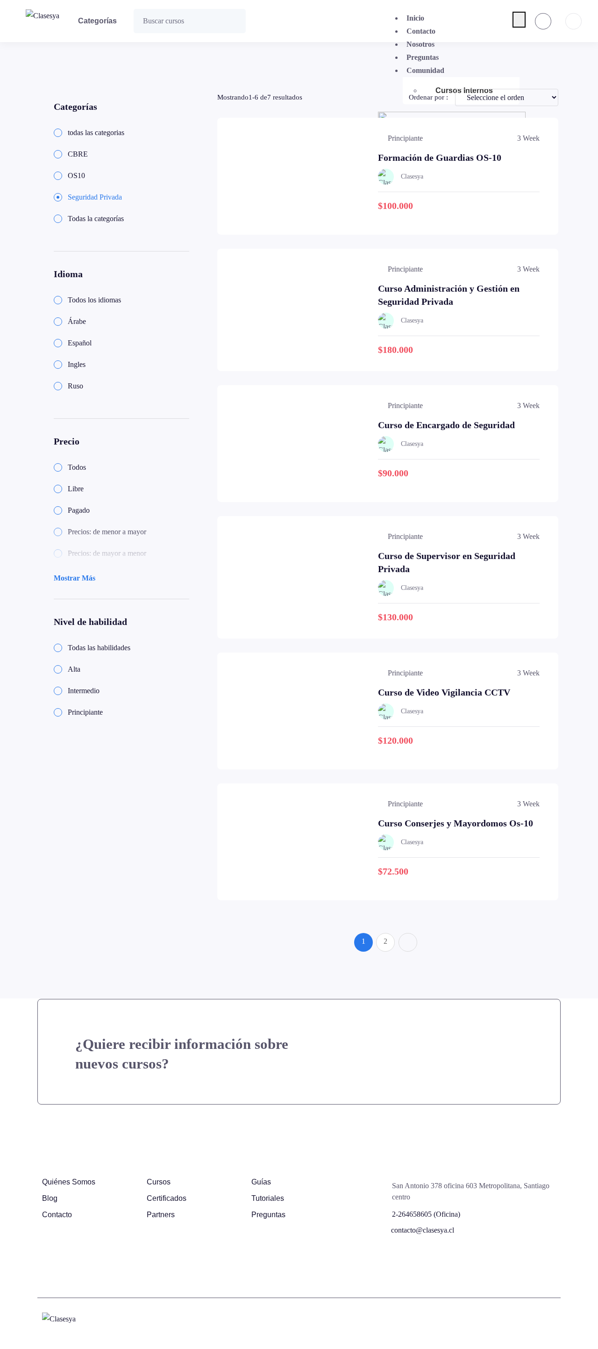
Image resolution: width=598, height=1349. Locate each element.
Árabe (77, 321)
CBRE (78, 154)
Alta (74, 669)
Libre (76, 489)
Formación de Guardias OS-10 (439, 157)
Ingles (76, 364)
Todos (77, 467)
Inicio (415, 18)
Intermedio (84, 691)
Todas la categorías (96, 218)
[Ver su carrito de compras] (543, 21)
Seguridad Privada (95, 197)
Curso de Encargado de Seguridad (446, 425)
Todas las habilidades (99, 648)
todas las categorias (96, 132)
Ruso (75, 386)
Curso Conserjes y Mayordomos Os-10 (455, 823)
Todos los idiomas (94, 300)
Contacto (420, 31)
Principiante (85, 712)
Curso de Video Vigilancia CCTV (444, 692)
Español (80, 343)
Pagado (79, 510)
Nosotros (420, 44)
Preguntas (422, 57)
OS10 (76, 175)
